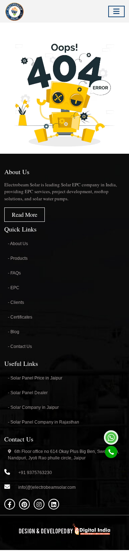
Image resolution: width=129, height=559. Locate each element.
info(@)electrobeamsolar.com (47, 487)
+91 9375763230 (35, 472)
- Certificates (20, 317)
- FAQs (14, 273)
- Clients (16, 302)
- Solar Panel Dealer (28, 392)
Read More (24, 214)
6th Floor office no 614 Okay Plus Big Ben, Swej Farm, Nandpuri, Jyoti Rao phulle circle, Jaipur (63, 454)
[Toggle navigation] (116, 11)
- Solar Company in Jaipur (33, 407)
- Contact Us (20, 346)
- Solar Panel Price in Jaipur (35, 378)
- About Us (18, 243)
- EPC (13, 287)
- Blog (13, 331)
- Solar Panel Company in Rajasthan (43, 422)
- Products (18, 258)
